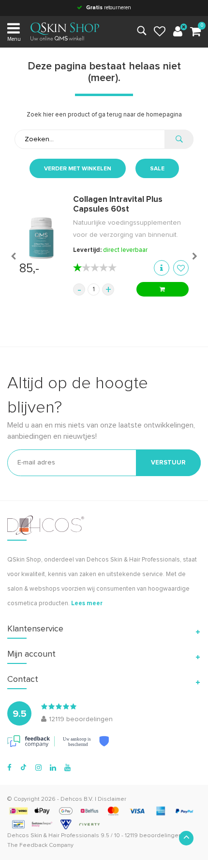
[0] (195, 32)
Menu (14, 39)
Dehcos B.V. (76, 799)
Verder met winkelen (77, 169)
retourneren (108, 7)
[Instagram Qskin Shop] (38, 768)
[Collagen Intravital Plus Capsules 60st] (41, 238)
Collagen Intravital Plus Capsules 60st (118, 205)
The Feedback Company (40, 845)
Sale (157, 169)
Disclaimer (112, 799)
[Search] (178, 139)
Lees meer (87, 603)
